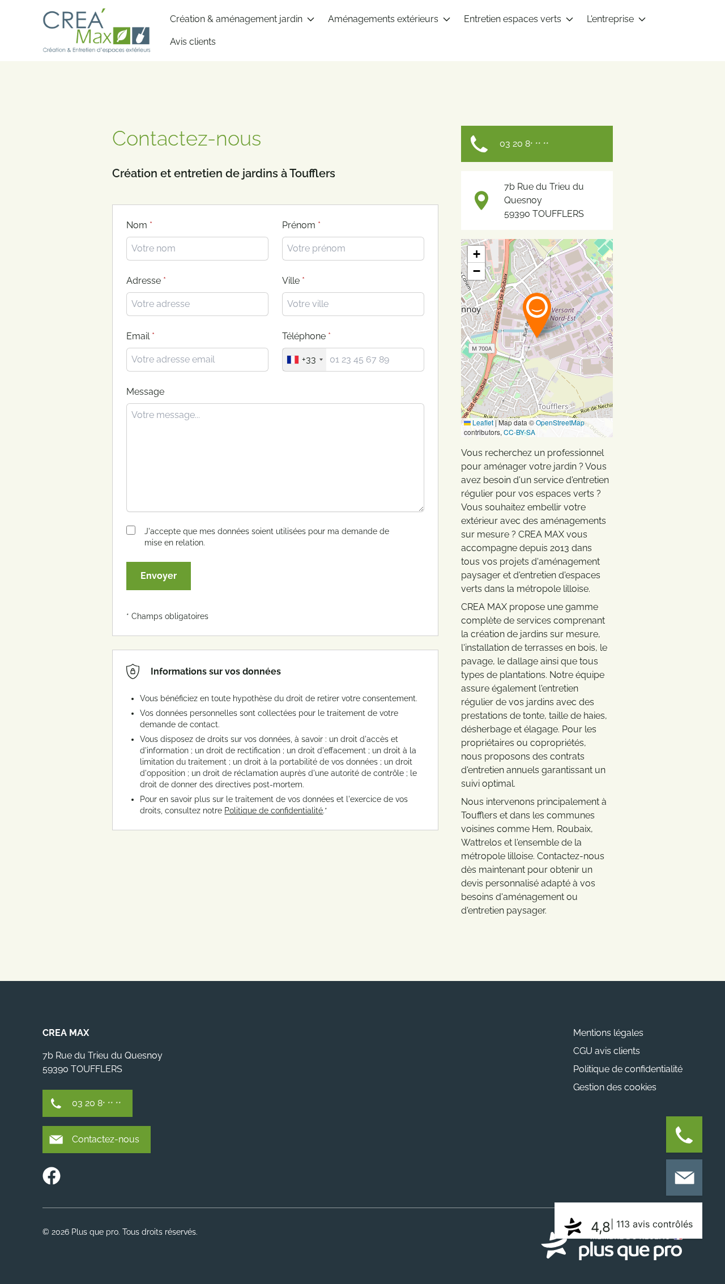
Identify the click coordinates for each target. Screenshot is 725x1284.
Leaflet (482, 422)
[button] (537, 315)
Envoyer (158, 575)
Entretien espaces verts (512, 19)
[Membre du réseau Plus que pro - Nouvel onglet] (612, 1246)
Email (138, 336)
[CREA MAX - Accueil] (96, 30)
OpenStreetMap (560, 422)
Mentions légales (608, 1032)
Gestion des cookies (614, 1087)
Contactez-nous (105, 1139)
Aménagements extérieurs (383, 19)
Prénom (298, 225)
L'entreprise (610, 19)
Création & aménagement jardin (236, 19)
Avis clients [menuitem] (193, 41)
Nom (136, 225)
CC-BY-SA (519, 432)
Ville (291, 280)
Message (145, 391)
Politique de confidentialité (273, 810)
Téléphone (304, 336)
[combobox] (353, 304)
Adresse (143, 280)
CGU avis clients (606, 1051)
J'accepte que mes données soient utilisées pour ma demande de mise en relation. (266, 537)
